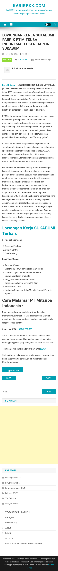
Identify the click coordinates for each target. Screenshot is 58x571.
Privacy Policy (11, 523)
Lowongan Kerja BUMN (15, 488)
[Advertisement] (29, 435)
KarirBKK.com (8, 85)
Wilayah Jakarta (12, 504)
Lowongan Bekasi (13, 478)
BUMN (8, 533)
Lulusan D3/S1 (11, 493)
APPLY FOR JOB (25, 329)
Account (9, 538)
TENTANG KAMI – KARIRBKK (17, 512)
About (8, 528)
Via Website (10, 498)
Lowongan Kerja (12, 483)
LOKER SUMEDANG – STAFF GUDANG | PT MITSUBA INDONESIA (11, 378)
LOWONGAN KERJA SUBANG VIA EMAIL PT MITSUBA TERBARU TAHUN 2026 (50, 378)
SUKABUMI (22, 60)
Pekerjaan (9, 517)
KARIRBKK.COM (29, 5)
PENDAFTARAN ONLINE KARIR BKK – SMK (23, 543)
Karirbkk (25, 54)
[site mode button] (48, 24)
